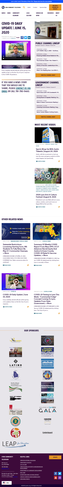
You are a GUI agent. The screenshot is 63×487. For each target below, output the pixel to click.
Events (57, 186)
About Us (57, 14)
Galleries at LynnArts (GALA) (43, 188)
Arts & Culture (52, 185)
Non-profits (39, 191)
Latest (29, 7)
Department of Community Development (31, 470)
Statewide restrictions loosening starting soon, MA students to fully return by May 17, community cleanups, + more (15, 248)
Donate (55, 457)
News (9, 13)
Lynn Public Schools (25, 462)
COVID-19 (13, 38)
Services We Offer (39, 14)
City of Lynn (23, 464)
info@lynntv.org (5, 468)
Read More (8, 265)
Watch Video (41, 161)
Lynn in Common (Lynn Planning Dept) (30, 476)
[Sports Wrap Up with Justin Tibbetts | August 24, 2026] (48, 135)
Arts (47, 185)
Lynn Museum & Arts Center (48, 190)
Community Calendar (16, 14)
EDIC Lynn (22, 472)
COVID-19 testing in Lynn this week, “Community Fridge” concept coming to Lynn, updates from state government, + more (46, 298)
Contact (35, 7)
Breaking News (15, 241)
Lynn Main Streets (25, 479)
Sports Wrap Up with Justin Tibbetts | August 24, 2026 (47, 150)
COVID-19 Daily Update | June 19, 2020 (15, 295)
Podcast (48, 144)
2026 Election (28, 14)
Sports (52, 144)
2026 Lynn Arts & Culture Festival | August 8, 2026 (46, 196)
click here (15, 476)
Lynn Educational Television (28, 460)
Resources (50, 13)
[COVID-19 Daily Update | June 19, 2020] (16, 281)
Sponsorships (43, 7)
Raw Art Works (47, 191)
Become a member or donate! (55, 7)
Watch (3, 13)
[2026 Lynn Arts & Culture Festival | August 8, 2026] (48, 176)
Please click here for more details (43, 1)
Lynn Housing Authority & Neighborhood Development (31, 467)
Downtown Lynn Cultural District (45, 186)
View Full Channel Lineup (48, 75)
